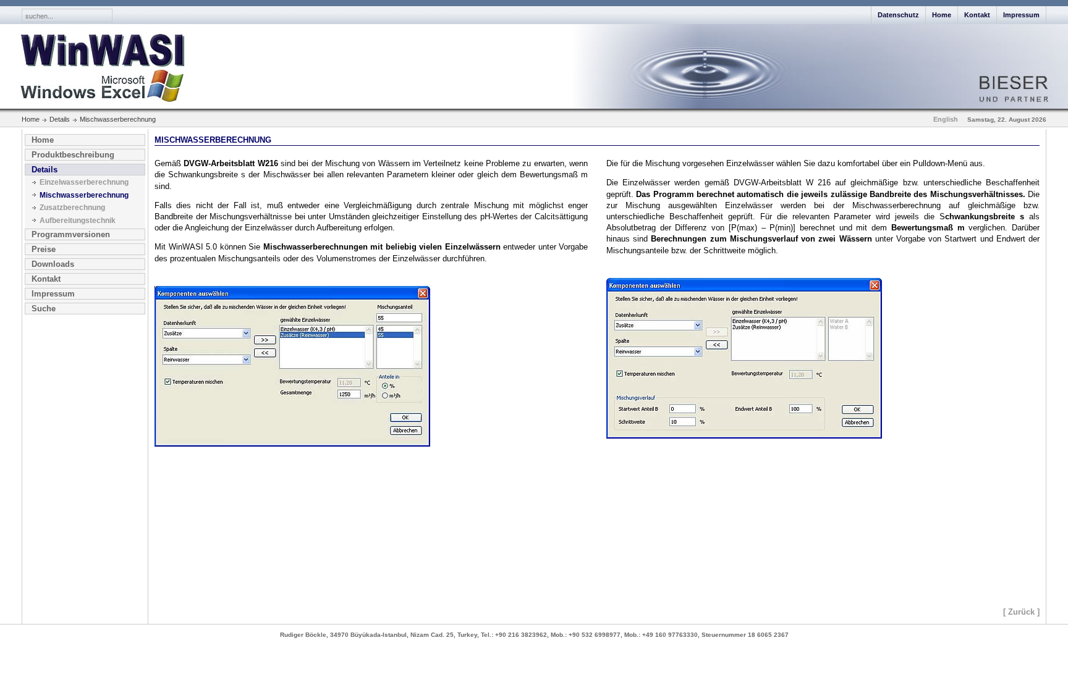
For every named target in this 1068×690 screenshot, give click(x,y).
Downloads (53, 264)
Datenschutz (898, 15)
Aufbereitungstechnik (78, 220)
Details (44, 169)
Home (941, 15)
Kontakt (977, 15)
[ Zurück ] (1021, 611)
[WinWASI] (95, 66)
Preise (44, 249)
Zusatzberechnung (72, 207)
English (945, 119)
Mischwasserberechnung (84, 195)
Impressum (1021, 15)
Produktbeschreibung (73, 154)
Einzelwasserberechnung (84, 182)
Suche (44, 308)
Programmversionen (71, 234)
